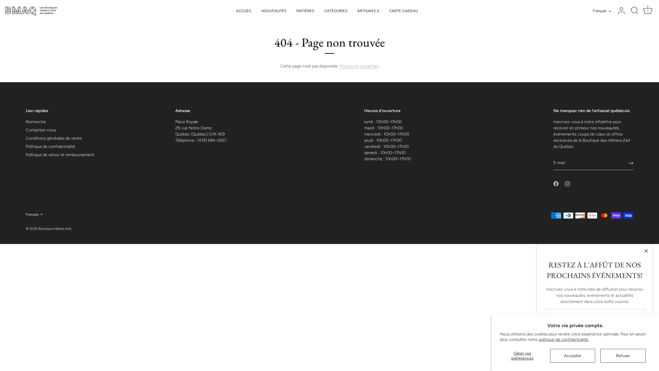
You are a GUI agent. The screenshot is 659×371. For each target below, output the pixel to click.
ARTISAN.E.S (368, 11)
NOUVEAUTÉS (274, 11)
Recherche (36, 121)
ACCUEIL (244, 11)
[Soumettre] (630, 163)
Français (599, 11)
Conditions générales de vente (54, 138)
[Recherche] (634, 10)
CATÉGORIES (336, 11)
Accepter (572, 355)
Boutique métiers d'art (55, 228)
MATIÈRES (305, 11)
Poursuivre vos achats (359, 66)
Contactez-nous (41, 130)
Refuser (623, 355)
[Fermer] (646, 251)
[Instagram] (567, 183)
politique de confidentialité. (564, 339)
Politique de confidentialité (50, 146)
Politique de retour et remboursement (60, 154)
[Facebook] (556, 183)
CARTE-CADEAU (403, 11)
